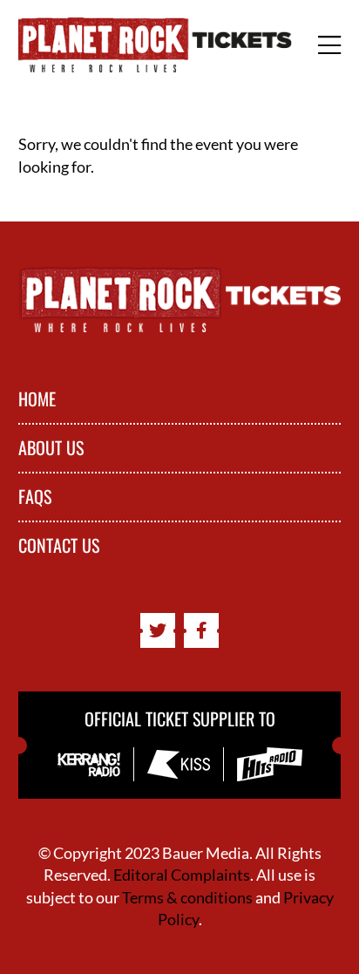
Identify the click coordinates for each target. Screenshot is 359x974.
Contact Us (58, 546)
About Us (51, 448)
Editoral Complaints (181, 874)
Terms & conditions (187, 897)
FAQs (34, 497)
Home (37, 399)
